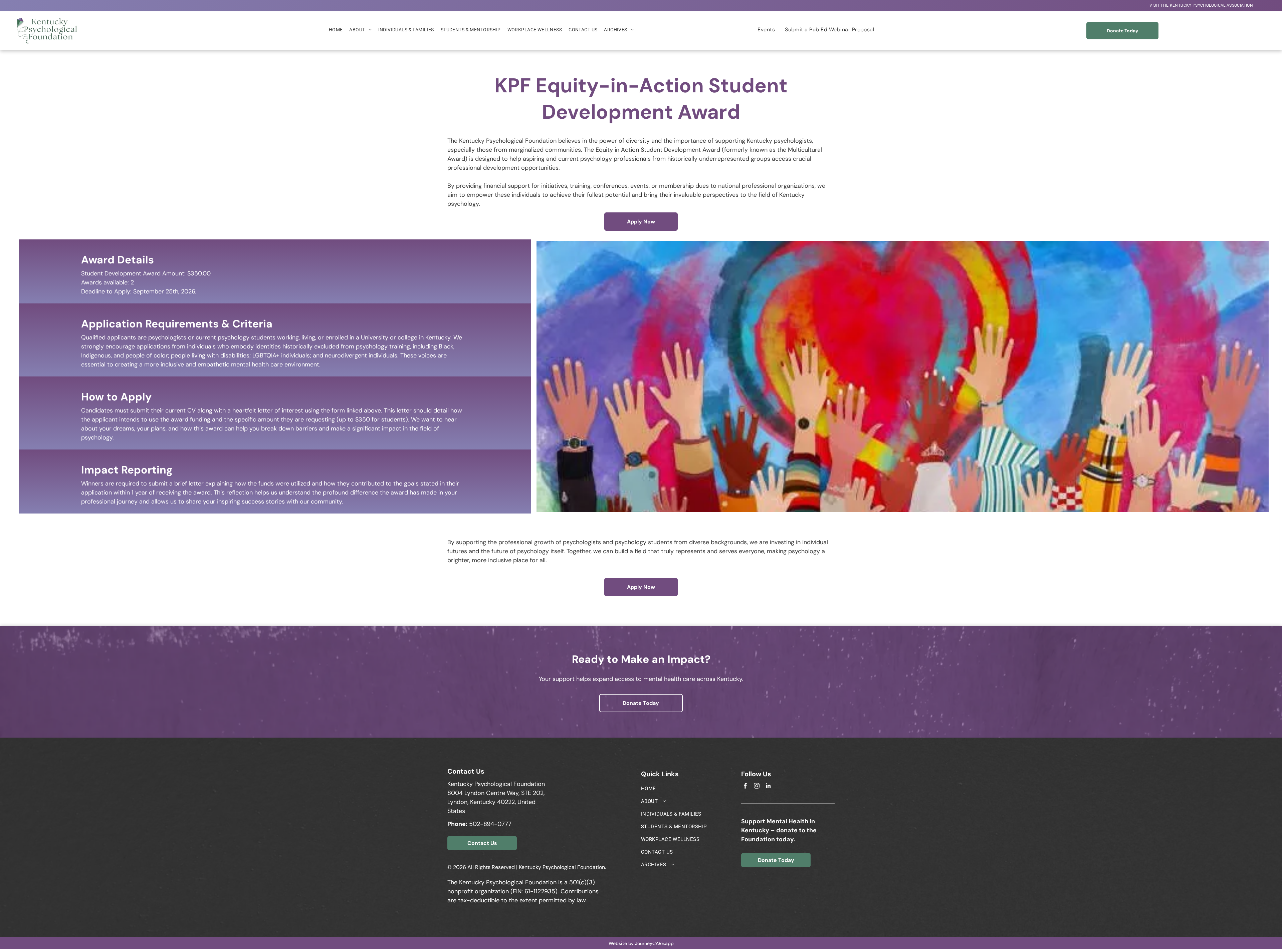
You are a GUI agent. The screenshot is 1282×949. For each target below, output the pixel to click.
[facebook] (745, 787)
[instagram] (757, 787)
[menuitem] (1201, 5)
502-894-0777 (490, 824)
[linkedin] (768, 787)
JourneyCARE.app (654, 943)
